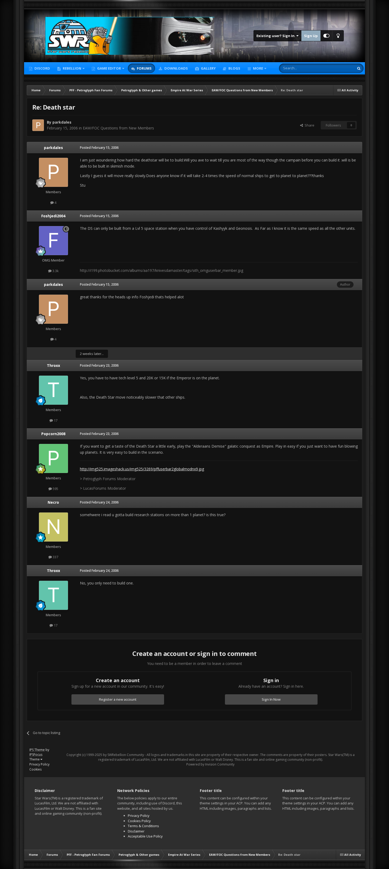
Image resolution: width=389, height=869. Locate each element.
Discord (42, 68)
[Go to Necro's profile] (53, 527)
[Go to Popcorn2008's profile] (53, 458)
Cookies (35, 769)
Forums (144, 68)
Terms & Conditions (143, 825)
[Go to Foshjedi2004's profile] (53, 240)
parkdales (61, 122)
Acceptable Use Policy (145, 836)
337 (55, 557)
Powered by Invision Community (210, 764)
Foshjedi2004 (53, 215)
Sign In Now (271, 699)
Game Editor (109, 68)
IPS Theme (37, 750)
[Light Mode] (337, 35)
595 (55, 488)
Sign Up (311, 35)
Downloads (176, 68)
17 (55, 420)
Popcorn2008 (53, 433)
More (258, 68)
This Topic (339, 68)
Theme (34, 759)
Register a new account (118, 699)
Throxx (53, 365)
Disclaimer (136, 831)
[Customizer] (326, 35)
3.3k (55, 270)
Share (308, 125)
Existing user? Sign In (276, 35)
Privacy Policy (39, 764)
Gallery (208, 68)
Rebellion (71, 68)
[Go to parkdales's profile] (38, 125)
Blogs (234, 68)
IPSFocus (35, 754)
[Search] (359, 68)
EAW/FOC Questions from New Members (118, 127)
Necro (53, 502)
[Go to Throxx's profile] (53, 390)
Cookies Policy (139, 820)
